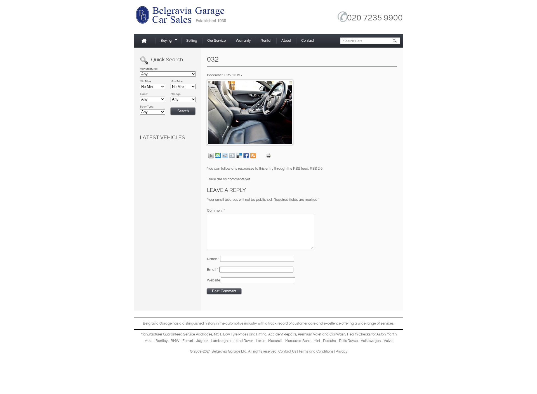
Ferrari (187, 341)
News (340, 392)
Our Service (216, 41)
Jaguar (202, 341)
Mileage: (176, 94)
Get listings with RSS (253, 155)
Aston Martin (386, 334)
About (286, 41)
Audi (148, 341)
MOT (218, 334)
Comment (216, 211)
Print (268, 155)
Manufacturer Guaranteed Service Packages (176, 334)
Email (212, 270)
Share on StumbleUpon (218, 155)
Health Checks (359, 334)
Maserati (275, 341)
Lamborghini (221, 341)
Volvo (388, 341)
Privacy (341, 351)
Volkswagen (371, 341)
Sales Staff (371, 392)
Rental (266, 41)
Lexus (260, 341)
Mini (317, 341)
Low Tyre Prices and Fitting (245, 334)
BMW (175, 341)
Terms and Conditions (315, 351)
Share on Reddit (225, 155)
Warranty (243, 41)
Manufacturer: (148, 68)
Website (213, 280)
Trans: (144, 94)
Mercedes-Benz (297, 341)
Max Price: (177, 81)
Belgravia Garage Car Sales (190, 17)
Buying (164, 41)
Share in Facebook (246, 155)
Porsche (329, 341)
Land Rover (243, 341)
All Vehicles (354, 392)
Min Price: (146, 81)
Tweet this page (211, 155)
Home (146, 40)
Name (213, 259)
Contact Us (287, 351)
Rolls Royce (348, 341)
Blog (331, 392)
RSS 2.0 (316, 169)
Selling (191, 41)
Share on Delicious (239, 155)
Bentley (162, 341)
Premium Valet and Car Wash (321, 334)
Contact (307, 41)
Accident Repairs (282, 334)
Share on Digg (232, 155)
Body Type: (147, 106)
